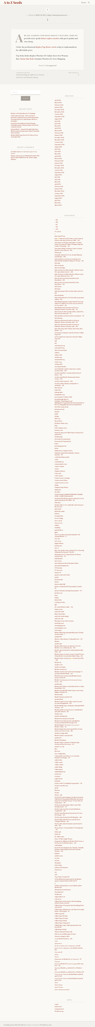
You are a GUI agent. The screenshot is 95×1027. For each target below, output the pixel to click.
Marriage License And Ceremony (64, 621)
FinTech (57, 513)
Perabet (57, 792)
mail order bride (59, 611)
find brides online (60, 511)
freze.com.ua (58, 520)
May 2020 (58, 202)
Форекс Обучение (59, 987)
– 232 (56, 222)
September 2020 (59, 196)
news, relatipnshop (60, 753)
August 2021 (58, 175)
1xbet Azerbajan (59, 265)
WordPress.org (59, 1011)
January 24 (58, 572)
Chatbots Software (60, 471)
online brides (58, 760)
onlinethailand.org (60, 771)
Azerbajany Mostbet (60, 366)
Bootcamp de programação (62, 439)
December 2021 (59, 165)
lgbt (56, 604)
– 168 (56, 220)
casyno (57, 469)
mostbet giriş (58, 684)
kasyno (57, 582)
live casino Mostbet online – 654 (64, 607)
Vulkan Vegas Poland (61, 920)
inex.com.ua (58, 561)
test (56, 872)
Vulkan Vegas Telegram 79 (62, 923)
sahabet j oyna (59, 856)
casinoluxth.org (59, 461)
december (57, 492)
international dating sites (62, 565)
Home (83, 3)
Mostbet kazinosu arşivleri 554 (63, 697)
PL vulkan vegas (59, 836)
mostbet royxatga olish (61, 733)
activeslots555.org (60, 345)
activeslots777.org (59, 348)
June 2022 (58, 151)
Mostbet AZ (58, 662)
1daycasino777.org (60, 236)
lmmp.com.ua (59, 609)
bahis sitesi (58, 390)
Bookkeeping (58, 436)
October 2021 (59, 170)
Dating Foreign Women (61, 487)
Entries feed (58, 1006)
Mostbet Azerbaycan (60, 669)
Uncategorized (51, 66)
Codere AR (58, 473)
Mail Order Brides (60, 614)
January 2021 (58, 188)
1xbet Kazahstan (59, 295)
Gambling (57, 527)
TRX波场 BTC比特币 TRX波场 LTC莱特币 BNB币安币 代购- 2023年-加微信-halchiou (25, 157)
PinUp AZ (57, 834)
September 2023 (59, 116)
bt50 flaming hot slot (60, 446)
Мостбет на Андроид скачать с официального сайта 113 (67, 945)
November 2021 (59, 168)
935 (56, 343)
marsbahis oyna (59, 623)
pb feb (56, 788)
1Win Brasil (58, 252)
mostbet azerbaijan (60, 667)
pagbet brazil (58, 778)
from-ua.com (58, 523)
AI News (57, 352)
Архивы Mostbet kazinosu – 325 (63, 938)
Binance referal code (17, 155)
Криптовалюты (58, 943)
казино (56, 941)
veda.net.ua (58, 899)
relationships (58, 845)
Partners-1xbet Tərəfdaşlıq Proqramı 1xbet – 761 (68, 783)
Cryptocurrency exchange (62, 478)
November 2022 (59, 140)
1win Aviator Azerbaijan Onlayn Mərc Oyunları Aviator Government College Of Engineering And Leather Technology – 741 (69, 244)
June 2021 (57, 179)
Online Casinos (59, 764)
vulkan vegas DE (59, 913)
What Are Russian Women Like (63, 931)
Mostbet (57, 641)
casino (56, 459)
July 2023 (57, 121)
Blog (56, 425)
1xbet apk (57, 263)
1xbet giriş (57, 289)
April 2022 (58, 156)
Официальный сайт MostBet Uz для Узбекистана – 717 (68, 959)
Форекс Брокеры (58, 985)
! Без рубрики (58, 231)
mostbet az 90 (59, 664)
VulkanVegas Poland (60, 929)
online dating (58, 767)
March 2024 (58, 102)
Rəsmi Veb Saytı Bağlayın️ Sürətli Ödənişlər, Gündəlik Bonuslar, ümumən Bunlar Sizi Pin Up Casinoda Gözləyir (24, 125)
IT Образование (58, 570)
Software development (61, 867)
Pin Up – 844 (58, 795)
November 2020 (59, 191)
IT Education (58, 568)
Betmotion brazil (59, 409)
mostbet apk (58, 643)
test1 (56, 874)
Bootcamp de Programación (63, 441)
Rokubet (57, 853)
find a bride (58, 509)
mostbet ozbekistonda (61, 716)
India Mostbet (59, 558)
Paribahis (57, 781)
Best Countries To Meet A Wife (63, 397)
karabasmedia (59, 579)
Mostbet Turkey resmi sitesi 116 (64, 735)
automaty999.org (60, 359)
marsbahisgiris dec (60, 625)
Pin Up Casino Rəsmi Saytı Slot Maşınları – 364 (68, 817)
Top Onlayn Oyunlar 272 (62, 877)
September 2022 (59, 144)
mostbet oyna (58, 714)
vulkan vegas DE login (61, 916)
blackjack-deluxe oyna (61, 423)
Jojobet (57, 577)
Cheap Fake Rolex (27, 59)
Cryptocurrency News (61, 480)
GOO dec (57, 538)
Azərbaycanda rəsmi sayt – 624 (64, 381)
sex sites (57, 860)
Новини (56, 954)
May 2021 (57, 182)
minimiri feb (58, 636)
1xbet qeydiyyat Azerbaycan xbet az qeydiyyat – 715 (69, 316)
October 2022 (59, 142)
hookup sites (58, 545)
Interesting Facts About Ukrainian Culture (66, 563)
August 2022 (58, 147)
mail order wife (59, 618)
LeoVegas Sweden (60, 602)
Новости (57, 957)
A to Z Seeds (13, 2)
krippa (57, 597)
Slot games (58, 863)
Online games (59, 769)
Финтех (56, 982)
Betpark (57, 411)
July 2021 (57, 177)
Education (57, 502)
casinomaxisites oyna (61, 464)
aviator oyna (58, 362)
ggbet (56, 532)
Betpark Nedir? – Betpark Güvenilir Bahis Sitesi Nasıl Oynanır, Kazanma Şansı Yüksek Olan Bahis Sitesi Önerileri (25, 131)
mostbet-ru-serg (59, 746)
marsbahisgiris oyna (60, 628)
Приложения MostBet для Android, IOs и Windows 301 (69, 972)
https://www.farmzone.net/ (57, 15)
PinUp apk (58, 832)
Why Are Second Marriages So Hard (65, 934)
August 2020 (58, 198)
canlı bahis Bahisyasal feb (62, 457)
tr (55, 883)
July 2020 (57, 200)
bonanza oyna (59, 430)
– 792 (56, 227)
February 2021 (59, 186)
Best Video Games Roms (61, 407)
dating (56, 485)
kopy (56, 595)
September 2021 (59, 172)
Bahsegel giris (59, 392)
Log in (56, 1004)
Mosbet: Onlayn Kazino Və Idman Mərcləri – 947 (68, 639)
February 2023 (59, 133)
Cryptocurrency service (61, 482)
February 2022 (59, 161)
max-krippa (58, 630)
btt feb (56, 448)
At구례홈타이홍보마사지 (17, 151)
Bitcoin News (58, 421)
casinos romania (59, 466)
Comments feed (59, 1009)
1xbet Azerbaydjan (60, 267)
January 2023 (58, 135)
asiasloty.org (58, 357)
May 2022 (58, 154)
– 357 (56, 224)
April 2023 (58, 128)
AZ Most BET (58, 364)
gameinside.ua (59, 530)
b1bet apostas (58, 387)
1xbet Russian (58, 318)
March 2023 (58, 130)
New (56, 749)
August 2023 (58, 119)
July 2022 (57, 149)
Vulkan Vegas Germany (61, 918)
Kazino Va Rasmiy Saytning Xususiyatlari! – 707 (68, 590)
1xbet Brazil (58, 286)
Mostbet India (59, 694)
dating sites (58, 489)
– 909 (56, 229)
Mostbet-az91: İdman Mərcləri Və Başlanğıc (23, 113)
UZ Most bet (58, 894)
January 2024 (58, 107)
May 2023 (57, 126)
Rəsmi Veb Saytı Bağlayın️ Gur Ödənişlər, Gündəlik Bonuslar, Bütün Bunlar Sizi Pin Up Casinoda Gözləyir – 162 (69, 849)
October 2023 (59, 114)
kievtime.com (58, 593)
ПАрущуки (57, 961)
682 (56, 341)
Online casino (59, 762)
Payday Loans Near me (61, 785)
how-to (57, 548)
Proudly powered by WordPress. (15, 1025)
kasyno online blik (60, 584)
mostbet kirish (59, 699)
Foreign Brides (59, 516)
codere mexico (59, 475)
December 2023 (59, 109)
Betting (57, 416)
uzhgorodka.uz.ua (60, 896)
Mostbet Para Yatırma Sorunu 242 (64, 718)
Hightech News (59, 543)
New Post (57, 751)
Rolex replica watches (50, 38)
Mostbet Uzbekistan (60, 740)
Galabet (57, 525)
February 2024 (59, 105)
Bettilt (56, 414)
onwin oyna (58, 774)
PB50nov (57, 790)
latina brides (58, 600)
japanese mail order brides (62, 575)
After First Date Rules (61, 350)
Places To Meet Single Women (63, 839)
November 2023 (59, 112)
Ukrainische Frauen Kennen (63, 889)
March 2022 (58, 158)
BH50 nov (57, 418)
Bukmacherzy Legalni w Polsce (64, 450)
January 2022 (59, 163)
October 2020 (59, 193)
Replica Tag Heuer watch (46, 47)
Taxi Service (58, 870)
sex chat (57, 858)
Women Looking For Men (62, 936)
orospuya (57, 776)
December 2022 (59, 137)
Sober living (58, 865)
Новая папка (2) (58, 952)
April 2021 (58, 184)
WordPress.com (45, 1025)
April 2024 (58, 100)
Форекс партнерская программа (62, 989)
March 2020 (58, 205)
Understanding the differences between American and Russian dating (30, 75)
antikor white (58, 355)
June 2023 (57, 123)
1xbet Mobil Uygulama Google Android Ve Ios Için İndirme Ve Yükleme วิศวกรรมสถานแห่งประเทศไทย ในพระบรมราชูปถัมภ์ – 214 (69, 303)
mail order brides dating (61, 616)
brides (56, 443)
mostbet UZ (58, 738)
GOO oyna (58, 541)
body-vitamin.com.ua (61, 428)
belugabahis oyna (60, 394)
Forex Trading (59, 518)
